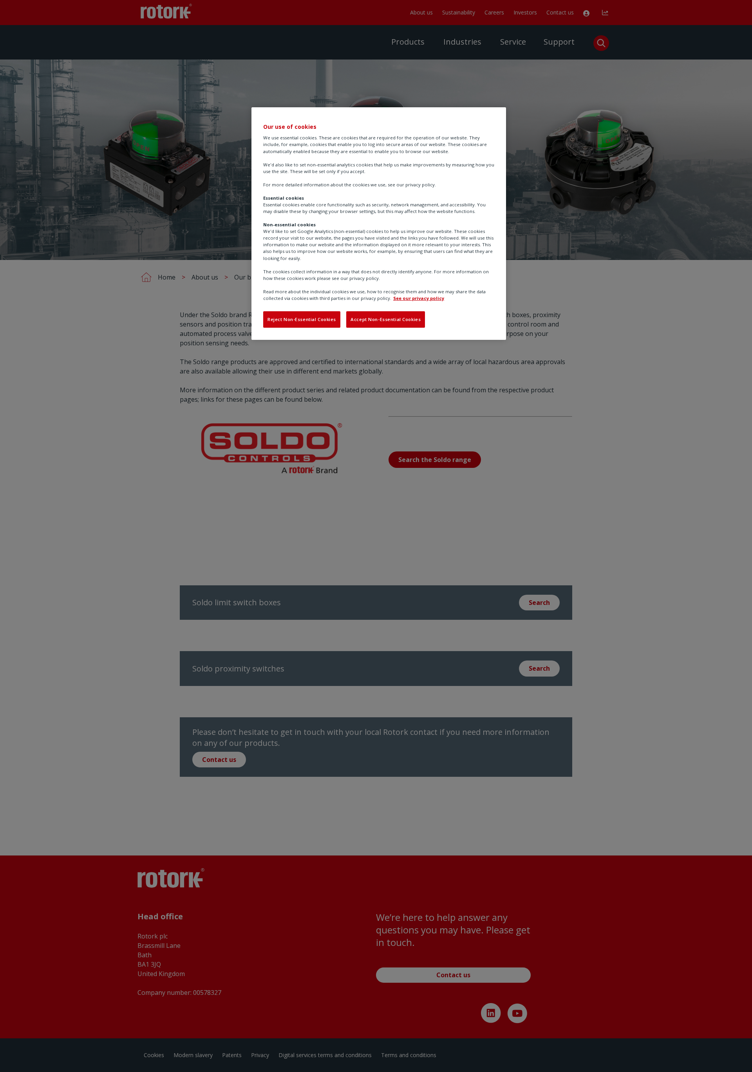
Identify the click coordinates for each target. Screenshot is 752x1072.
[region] (378, 223)
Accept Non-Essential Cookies (386, 319)
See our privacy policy (418, 298)
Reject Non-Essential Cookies (302, 319)
